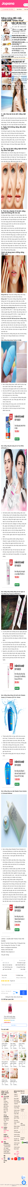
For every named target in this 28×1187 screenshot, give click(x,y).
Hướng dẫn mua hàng (17, 1106)
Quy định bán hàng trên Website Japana (17, 1101)
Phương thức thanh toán (17, 1122)
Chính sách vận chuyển (17, 1135)
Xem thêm (13, 1025)
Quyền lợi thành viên (16, 1139)
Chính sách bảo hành (17, 1147)
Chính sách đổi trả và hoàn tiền (17, 1112)
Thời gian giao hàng (16, 1117)
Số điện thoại (19, 975)
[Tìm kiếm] (25, 5)
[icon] (8, 1159)
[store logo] (8, 3)
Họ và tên (4, 975)
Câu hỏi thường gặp (17, 1131)
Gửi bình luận (23, 993)
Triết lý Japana (16, 1095)
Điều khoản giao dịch (17, 1127)
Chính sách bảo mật (17, 1143)
